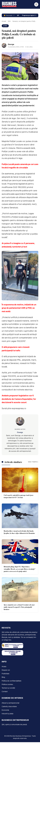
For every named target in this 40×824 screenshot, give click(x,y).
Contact (5, 691)
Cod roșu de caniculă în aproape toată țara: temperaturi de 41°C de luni (18, 496)
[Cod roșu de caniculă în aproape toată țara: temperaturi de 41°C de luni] (20, 480)
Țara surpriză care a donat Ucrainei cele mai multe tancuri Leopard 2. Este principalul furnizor (19, 607)
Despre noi (6, 670)
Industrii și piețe (7, 714)
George (11, 44)
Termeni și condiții (8, 688)
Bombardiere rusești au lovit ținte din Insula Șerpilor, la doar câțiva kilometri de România (19, 532)
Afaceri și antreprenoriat (10, 703)
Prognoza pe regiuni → (29, 15)
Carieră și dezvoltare (9, 706)
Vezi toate (32, 462)
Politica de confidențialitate (11, 681)
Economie (5, 710)
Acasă (4, 21)
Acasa (4, 666)
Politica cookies (7, 684)
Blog (3, 677)
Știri (9, 21)
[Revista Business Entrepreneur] (9, 4)
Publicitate (5, 674)
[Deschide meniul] (36, 4)
